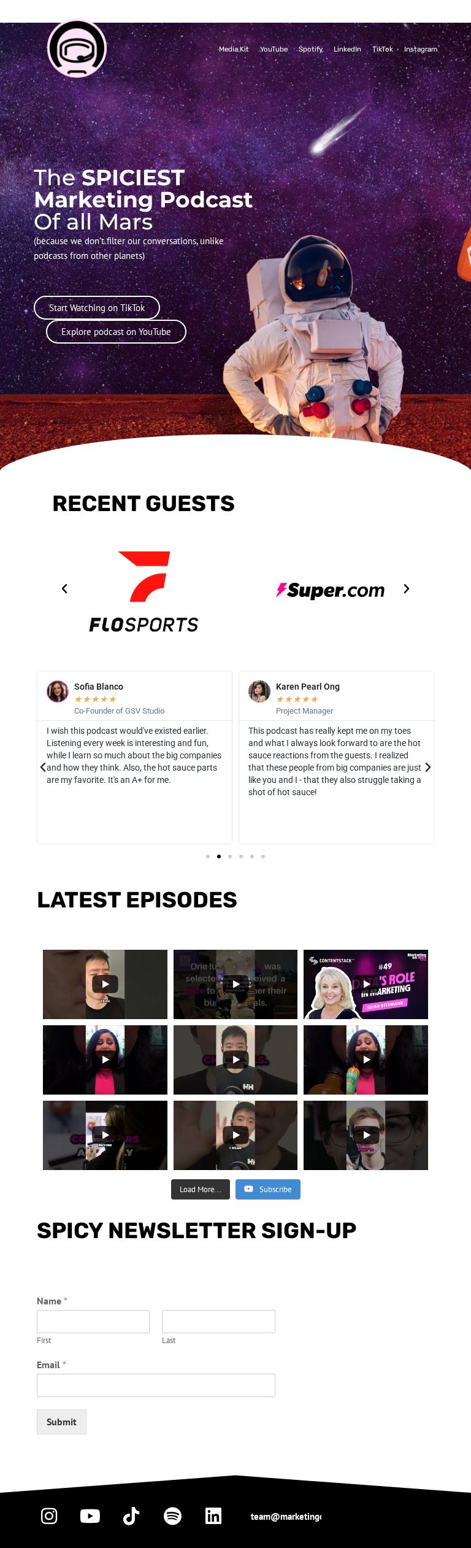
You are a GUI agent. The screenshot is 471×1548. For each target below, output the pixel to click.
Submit (62, 1421)
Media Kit (234, 49)
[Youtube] (90, 1516)
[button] (64, 589)
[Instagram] (49, 1516)
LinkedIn (347, 49)
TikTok (382, 49)
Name (52, 1301)
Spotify (311, 49)
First (44, 1341)
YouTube (274, 49)
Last (168, 1341)
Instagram (420, 49)
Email (51, 1364)
